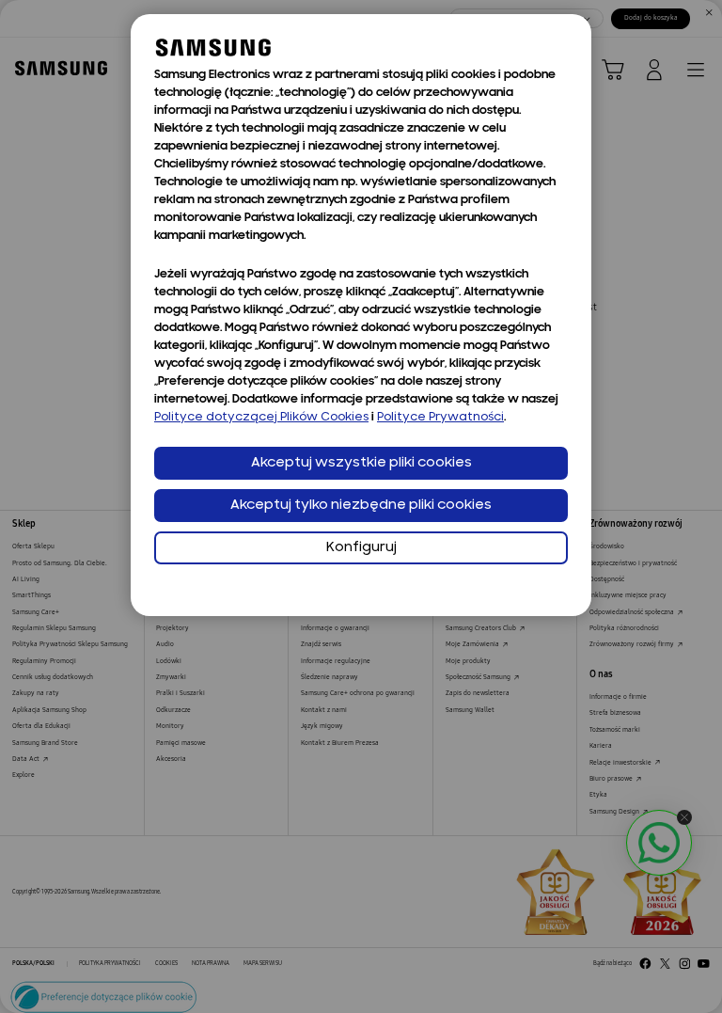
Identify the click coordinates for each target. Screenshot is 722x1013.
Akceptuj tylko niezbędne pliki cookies (361, 506)
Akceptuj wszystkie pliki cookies (361, 463)
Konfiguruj (361, 548)
